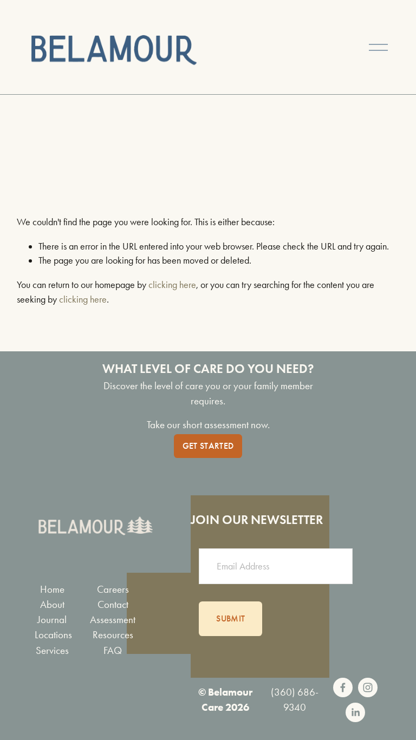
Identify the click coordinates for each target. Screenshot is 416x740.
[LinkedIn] (355, 712)
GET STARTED (208, 446)
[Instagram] (368, 687)
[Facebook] (343, 687)
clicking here (172, 284)
